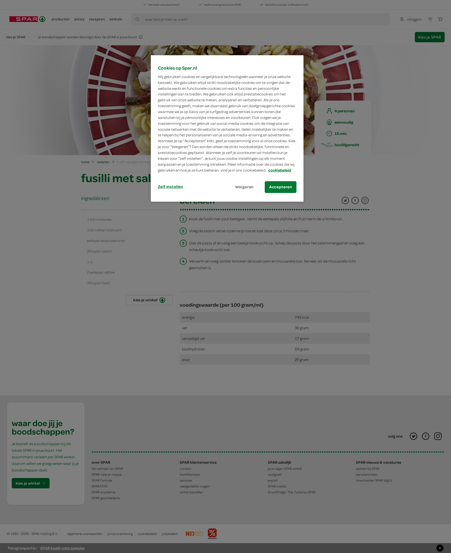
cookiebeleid (279, 170)
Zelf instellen (170, 186)
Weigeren (244, 186)
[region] (227, 128)
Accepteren (280, 186)
